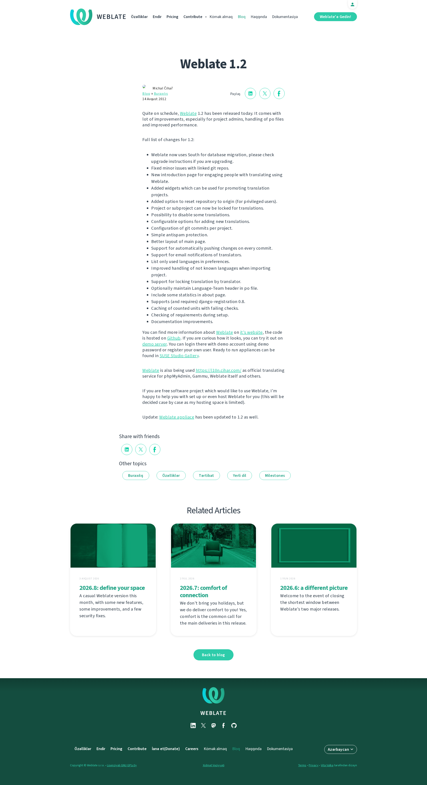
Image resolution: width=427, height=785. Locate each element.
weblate (213, 713)
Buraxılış (161, 93)
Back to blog (213, 655)
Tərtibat (206, 475)
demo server (154, 344)
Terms (302, 765)
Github (174, 338)
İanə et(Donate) (166, 748)
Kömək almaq (221, 16)
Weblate (112, 16)
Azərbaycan (338, 749)
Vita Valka (327, 765)
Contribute (192, 16)
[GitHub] (234, 725)
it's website (251, 332)
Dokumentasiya (285, 16)
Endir (157, 16)
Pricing (172, 16)
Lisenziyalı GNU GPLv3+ (122, 765)
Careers (191, 748)
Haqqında (259, 16)
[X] (203, 725)
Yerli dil (239, 475)
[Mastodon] (213, 725)
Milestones (275, 475)
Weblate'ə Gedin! (335, 16)
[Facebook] (223, 725)
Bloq (242, 16)
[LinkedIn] (193, 725)
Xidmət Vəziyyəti (213, 765)
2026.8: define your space (112, 588)
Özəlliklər (139, 16)
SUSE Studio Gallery (179, 356)
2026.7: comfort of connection (203, 591)
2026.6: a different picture (314, 588)
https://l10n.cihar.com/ (219, 370)
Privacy (313, 765)
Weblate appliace (176, 417)
